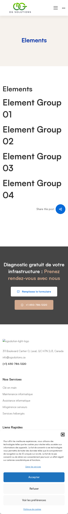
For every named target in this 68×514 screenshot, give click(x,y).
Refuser (34, 488)
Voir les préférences (34, 500)
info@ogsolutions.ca (14, 357)
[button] (63, 434)
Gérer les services (33, 466)
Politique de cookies (32, 509)
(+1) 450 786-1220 (14, 363)
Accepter (34, 477)
